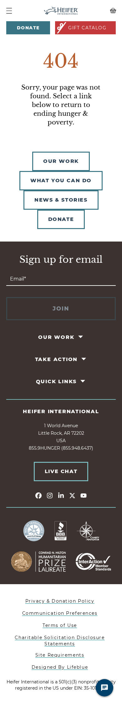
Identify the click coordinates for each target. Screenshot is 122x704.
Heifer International (61, 411)
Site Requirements (59, 655)
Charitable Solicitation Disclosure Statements (59, 641)
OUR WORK (61, 161)
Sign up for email (61, 259)
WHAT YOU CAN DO (61, 180)
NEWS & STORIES (60, 200)
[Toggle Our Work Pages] (81, 337)
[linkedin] (61, 495)
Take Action (56, 359)
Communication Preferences (60, 613)
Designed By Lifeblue (60, 667)
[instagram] (50, 495)
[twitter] (72, 495)
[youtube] (83, 495)
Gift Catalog (87, 28)
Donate (28, 28)
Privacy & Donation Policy (59, 601)
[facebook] (38, 495)
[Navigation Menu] (9, 11)
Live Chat (61, 471)
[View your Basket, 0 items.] (102, 10)
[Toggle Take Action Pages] (84, 359)
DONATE (61, 219)
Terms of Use (60, 625)
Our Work (56, 337)
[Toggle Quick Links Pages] (83, 381)
